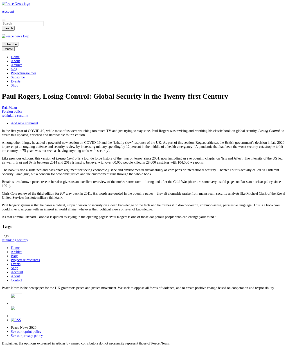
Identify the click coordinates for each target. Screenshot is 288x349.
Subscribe (10, 44)
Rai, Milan (9, 107)
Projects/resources (23, 73)
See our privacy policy (27, 336)
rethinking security (15, 115)
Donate (8, 49)
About (15, 61)
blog (14, 69)
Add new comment (24, 123)
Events (15, 81)
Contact (16, 280)
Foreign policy (12, 111)
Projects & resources (25, 260)
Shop (14, 85)
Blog (14, 256)
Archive (16, 65)
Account (8, 11)
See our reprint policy (26, 331)
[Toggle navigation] (3, 20)
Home (15, 57)
